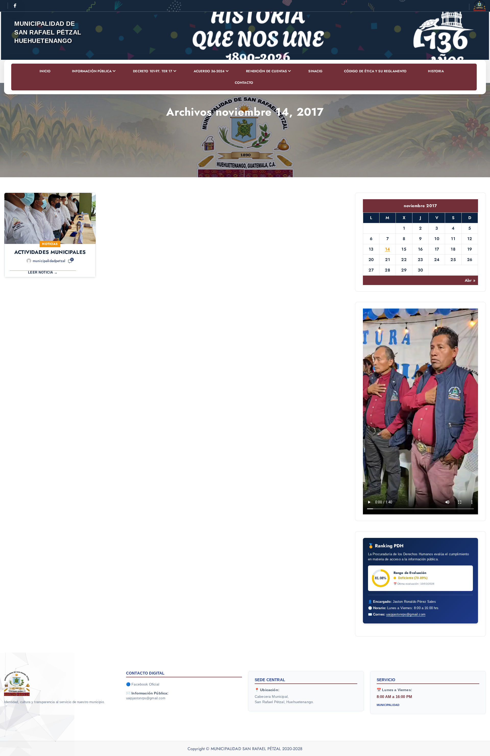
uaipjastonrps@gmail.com (405, 614)
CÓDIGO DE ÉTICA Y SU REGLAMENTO (375, 71)
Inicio (45, 71)
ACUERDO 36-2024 (209, 71)
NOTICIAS (50, 244)
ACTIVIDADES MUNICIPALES (50, 252)
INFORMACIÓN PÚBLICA (92, 71)
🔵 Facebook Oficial (142, 684)
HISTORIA (436, 71)
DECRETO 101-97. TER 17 (152, 71)
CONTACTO (244, 82)
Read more (50, 270)
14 (387, 249)
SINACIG (315, 71)
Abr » (470, 280)
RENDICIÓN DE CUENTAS (266, 71)
